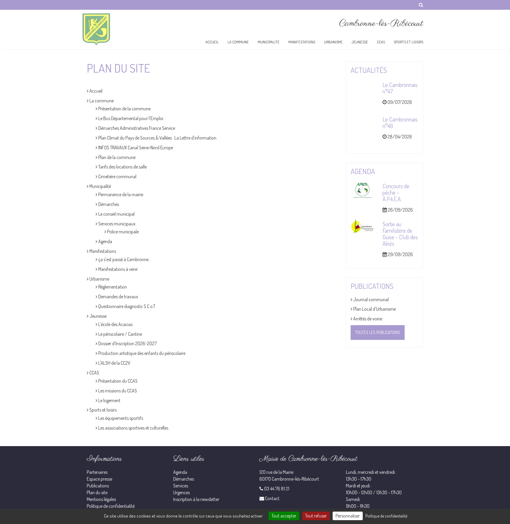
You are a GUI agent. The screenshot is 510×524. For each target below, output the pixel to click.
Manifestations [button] (301, 42)
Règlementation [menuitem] (112, 287)
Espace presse (99, 479)
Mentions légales (101, 499)
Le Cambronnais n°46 (400, 122)
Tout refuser (316, 516)
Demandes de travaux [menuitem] (117, 296)
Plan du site (97, 492)
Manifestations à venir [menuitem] (117, 269)
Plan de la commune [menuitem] (116, 157)
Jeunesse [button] (360, 42)
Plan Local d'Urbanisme (374, 309)
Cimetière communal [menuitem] (116, 176)
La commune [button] (238, 42)
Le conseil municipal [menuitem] (116, 214)
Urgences (181, 492)
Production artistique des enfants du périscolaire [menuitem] (141, 353)
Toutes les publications (377, 332)
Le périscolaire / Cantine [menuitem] (119, 334)
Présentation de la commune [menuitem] (124, 109)
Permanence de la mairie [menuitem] (120, 194)
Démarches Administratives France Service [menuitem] (136, 128)
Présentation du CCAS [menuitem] (117, 381)
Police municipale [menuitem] (122, 232)
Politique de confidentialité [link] (386, 515)
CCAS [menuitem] (94, 373)
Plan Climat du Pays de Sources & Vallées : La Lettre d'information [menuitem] (156, 138)
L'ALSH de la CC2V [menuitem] (113, 363)
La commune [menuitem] (101, 101)
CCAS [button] (381, 42)
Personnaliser (348, 516)
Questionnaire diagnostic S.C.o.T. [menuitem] (126, 306)
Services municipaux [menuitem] (116, 224)
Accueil (212, 42)
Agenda (180, 472)
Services (180, 486)
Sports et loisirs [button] (408, 42)
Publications (98, 486)
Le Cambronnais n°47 (400, 88)
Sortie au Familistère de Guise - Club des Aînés (400, 233)
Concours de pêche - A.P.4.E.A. (395, 192)
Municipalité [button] (268, 42)
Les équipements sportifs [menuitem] (120, 418)
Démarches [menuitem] (108, 204)
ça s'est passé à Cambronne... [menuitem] (124, 259)
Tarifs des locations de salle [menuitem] (122, 167)
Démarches (183, 479)
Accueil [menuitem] (95, 91)
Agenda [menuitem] (104, 241)
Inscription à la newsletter (196, 499)
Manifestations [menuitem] (102, 251)
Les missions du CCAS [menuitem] (117, 391)
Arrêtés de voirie (367, 319)
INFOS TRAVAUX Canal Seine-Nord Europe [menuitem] (135, 147)
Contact (272, 498)
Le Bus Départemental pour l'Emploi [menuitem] (130, 118)
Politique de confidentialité (111, 506)
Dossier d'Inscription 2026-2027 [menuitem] (127, 343)
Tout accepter (284, 516)
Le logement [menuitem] (108, 400)
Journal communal (370, 299)
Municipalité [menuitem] (100, 186)
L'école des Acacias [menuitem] (115, 324)
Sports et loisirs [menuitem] (103, 410)
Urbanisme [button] (333, 42)
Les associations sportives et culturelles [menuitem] (132, 428)
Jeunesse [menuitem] (98, 316)
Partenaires (97, 472)
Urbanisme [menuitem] (99, 279)
